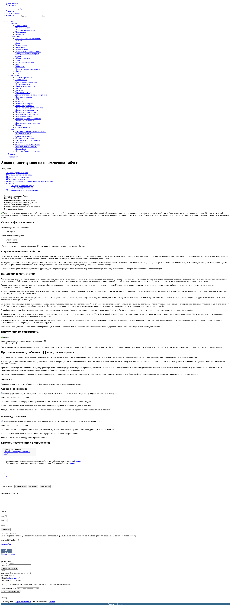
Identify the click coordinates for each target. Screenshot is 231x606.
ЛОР (17, 99)
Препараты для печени (24, 106)
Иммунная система (23, 134)
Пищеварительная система (26, 147)
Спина (18, 71)
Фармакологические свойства (19, 175)
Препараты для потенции (25, 112)
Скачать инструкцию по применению (22, 190)
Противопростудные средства (27, 123)
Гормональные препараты (26, 82)
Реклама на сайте (13, 13)
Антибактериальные (23, 78)
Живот (18, 56)
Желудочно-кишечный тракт (27, 54)
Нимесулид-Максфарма (22, 188)
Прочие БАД (20, 149)
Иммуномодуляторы (23, 97)
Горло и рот (20, 47)
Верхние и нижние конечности (28, 39)
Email (4, 520)
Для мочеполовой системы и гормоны (31, 95)
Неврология (20, 34)
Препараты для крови (24, 103)
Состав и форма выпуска (17, 173)
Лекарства (15, 75)
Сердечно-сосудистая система (27, 69)
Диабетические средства (25, 86)
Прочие (18, 125)
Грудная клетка (21, 49)
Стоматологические (23, 127)
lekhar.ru (77, 461)
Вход (22, 9)
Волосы (18, 41)
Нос (17, 65)
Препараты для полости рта (26, 110)
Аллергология (21, 26)
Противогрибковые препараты (28, 119)
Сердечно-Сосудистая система (27, 151)
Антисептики (21, 80)
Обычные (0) (45, 486)
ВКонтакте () (20, 486)
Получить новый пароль (10, 591)
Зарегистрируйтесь (23, 602)
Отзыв (3, 512)
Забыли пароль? (13, 578)
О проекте (10, 11)
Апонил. (72, 463)
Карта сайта (6, 544)
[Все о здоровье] (8, 554)
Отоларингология (22, 28)
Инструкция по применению (18, 179)
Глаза (17, 43)
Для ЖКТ (19, 90)
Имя (3, 516)
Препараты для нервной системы (29, 108)
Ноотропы (19, 142)
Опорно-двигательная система (27, 145)
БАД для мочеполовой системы (28, 140)
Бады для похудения (23, 136)
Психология (20, 67)
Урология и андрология (25, 30)
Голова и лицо (21, 45)
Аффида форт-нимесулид (22, 186)
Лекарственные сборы (24, 138)
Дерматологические (23, 84)
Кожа (17, 60)
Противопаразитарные (24, 121)
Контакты (10, 15)
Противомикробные (23, 116)
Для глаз (18, 88)
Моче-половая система (24, 62)
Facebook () (33, 486)
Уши (17, 73)
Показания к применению (17, 177)
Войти (52, 602)
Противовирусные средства (26, 114)
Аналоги (10, 183)
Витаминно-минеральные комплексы (30, 132)
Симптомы (15, 36)
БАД (12, 129)
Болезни (14, 23)
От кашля (19, 101)
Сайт (3, 525)
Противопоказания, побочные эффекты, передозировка (29, 181)
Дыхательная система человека (28, 52)
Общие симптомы (22, 58)
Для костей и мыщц (23, 93)
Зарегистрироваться (9, 568)
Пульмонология (21, 32)
